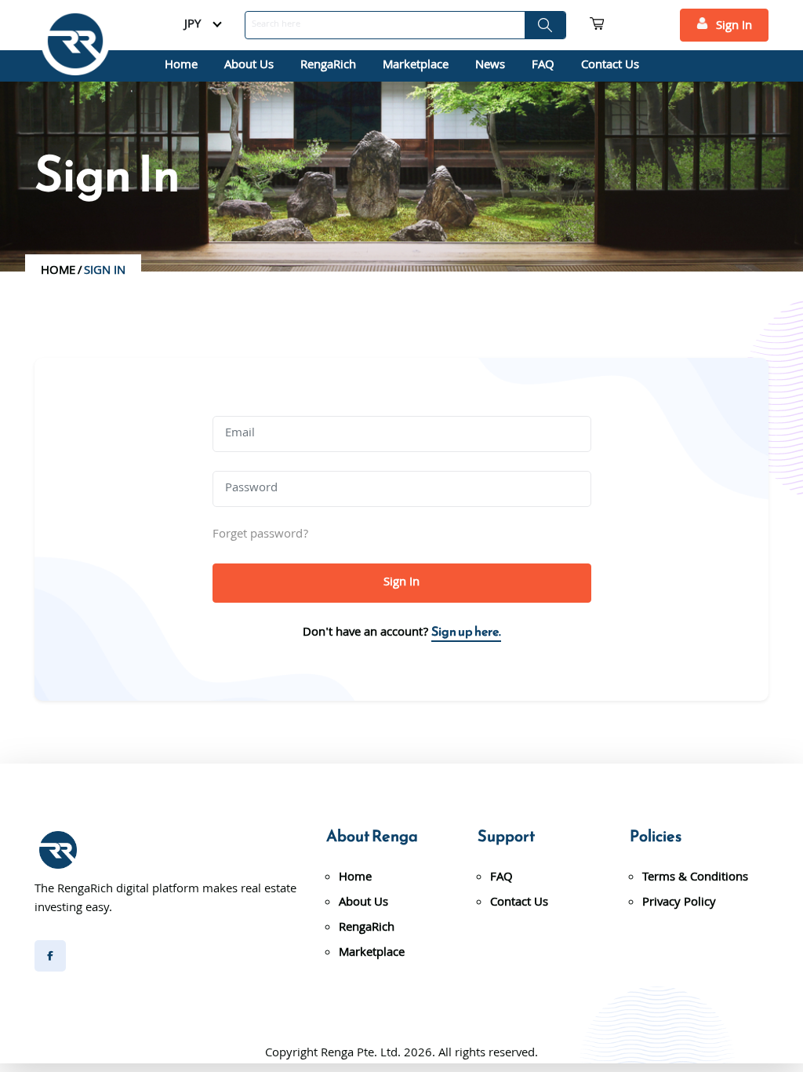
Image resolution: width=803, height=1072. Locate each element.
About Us (249, 66)
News (490, 66)
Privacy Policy (679, 903)
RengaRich (328, 66)
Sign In (734, 26)
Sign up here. (466, 631)
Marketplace (416, 66)
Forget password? (260, 535)
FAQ (543, 66)
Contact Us (610, 66)
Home (181, 66)
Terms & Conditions (695, 878)
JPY (192, 25)
